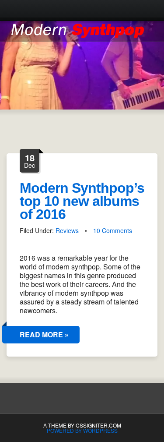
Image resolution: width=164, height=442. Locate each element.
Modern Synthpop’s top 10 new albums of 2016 (82, 201)
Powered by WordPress (82, 430)
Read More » (44, 334)
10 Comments (112, 230)
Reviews (67, 230)
